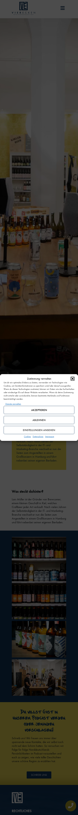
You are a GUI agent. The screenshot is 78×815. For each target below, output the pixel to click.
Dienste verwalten (13, 403)
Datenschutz (38, 436)
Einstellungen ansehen (39, 430)
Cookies (27, 436)
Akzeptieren (39, 410)
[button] (72, 379)
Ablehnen (39, 420)
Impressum (49, 436)
